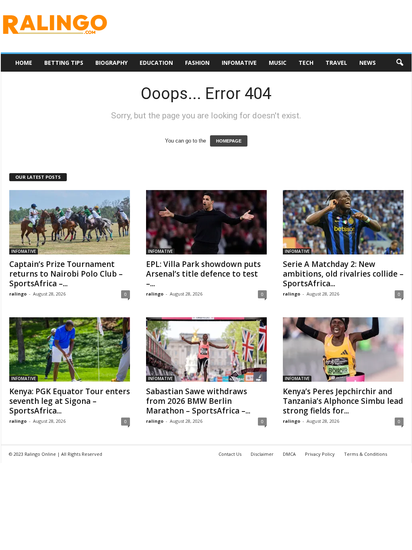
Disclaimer (262, 454)
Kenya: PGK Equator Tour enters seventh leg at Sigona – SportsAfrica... (69, 401)
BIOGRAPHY (111, 62)
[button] (399, 63)
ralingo (18, 294)
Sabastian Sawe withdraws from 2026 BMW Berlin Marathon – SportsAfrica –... (198, 401)
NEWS (367, 62)
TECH (306, 62)
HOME (23, 62)
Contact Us (229, 454)
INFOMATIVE (239, 62)
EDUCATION (156, 62)
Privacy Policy (320, 454)
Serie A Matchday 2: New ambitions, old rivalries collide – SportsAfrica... (343, 274)
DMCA (289, 454)
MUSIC (277, 62)
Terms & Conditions (365, 454)
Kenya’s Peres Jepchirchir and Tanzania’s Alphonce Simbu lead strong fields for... (343, 401)
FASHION (197, 62)
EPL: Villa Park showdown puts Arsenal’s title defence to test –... (203, 274)
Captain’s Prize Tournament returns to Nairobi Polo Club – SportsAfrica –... (66, 274)
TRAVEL (336, 62)
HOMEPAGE (228, 141)
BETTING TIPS (63, 62)
